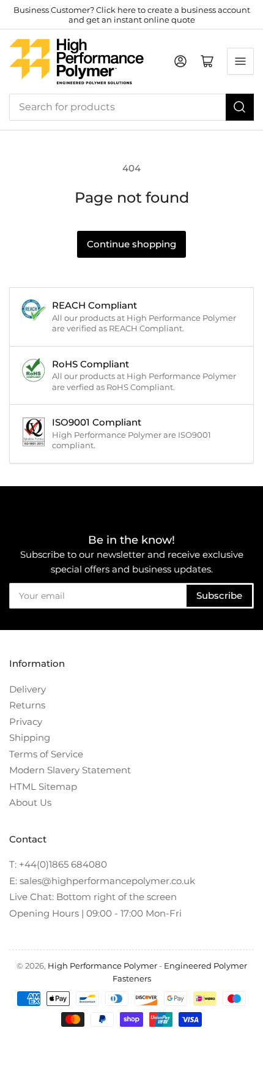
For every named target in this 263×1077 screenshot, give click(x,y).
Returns (27, 705)
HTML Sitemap (43, 786)
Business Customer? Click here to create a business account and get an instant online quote (131, 14)
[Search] (239, 107)
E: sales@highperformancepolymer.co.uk (102, 881)
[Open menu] (240, 61)
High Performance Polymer (102, 965)
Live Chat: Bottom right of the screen (93, 897)
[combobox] (131, 107)
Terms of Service (46, 754)
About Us (30, 802)
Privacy (25, 721)
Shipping (29, 737)
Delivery (27, 689)
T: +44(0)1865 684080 (58, 864)
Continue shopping (131, 244)
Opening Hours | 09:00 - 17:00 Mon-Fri (95, 913)
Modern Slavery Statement (70, 770)
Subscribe (219, 595)
